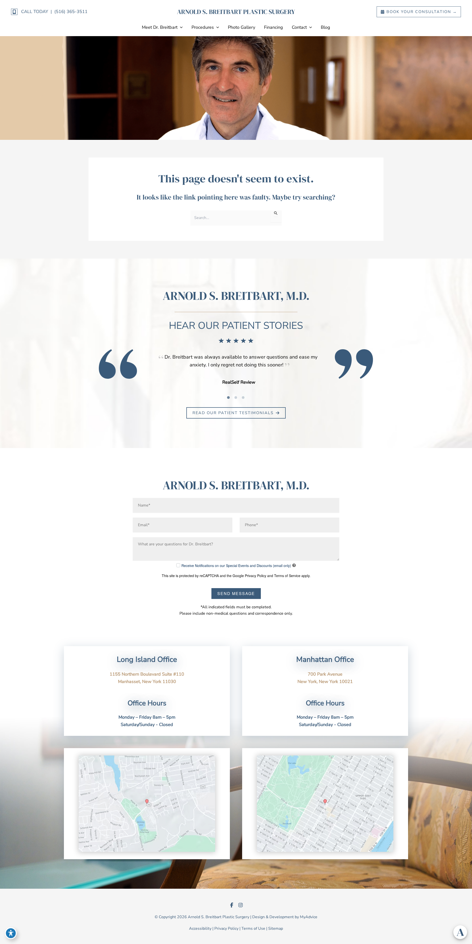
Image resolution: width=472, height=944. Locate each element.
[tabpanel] (236, 369)
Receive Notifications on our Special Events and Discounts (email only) (236, 565)
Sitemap (275, 928)
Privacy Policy (255, 575)
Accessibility (200, 928)
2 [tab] (236, 397)
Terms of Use (253, 928)
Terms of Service (287, 575)
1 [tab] (228, 397)
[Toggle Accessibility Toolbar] (11, 933)
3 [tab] (243, 397)
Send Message (236, 593)
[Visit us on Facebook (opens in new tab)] (232, 905)
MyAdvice (308, 917)
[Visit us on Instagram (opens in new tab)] (240, 905)
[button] (419, 11)
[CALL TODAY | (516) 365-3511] (49, 11)
